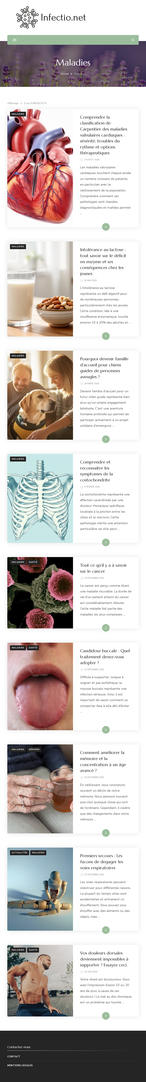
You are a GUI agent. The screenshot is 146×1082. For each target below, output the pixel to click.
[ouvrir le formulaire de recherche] (133, 40)
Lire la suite (100, 226)
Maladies (18, 114)
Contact (13, 1056)
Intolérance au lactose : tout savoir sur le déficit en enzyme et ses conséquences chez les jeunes (103, 261)
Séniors (34, 749)
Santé (33, 562)
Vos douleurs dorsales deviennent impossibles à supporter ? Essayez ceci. (104, 959)
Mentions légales (20, 1065)
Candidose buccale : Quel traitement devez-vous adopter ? (105, 656)
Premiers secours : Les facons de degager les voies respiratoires (101, 861)
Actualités (19, 852)
